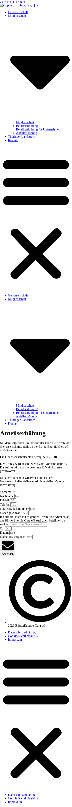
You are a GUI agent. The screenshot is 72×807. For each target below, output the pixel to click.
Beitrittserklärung (27, 125)
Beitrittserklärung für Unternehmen (38, 129)
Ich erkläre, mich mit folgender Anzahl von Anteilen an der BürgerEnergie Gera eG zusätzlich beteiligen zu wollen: (34, 520)
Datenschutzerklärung (22, 632)
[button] (36, 217)
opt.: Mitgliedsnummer (14, 508)
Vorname (6, 492)
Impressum (15, 639)
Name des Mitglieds (13, 536)
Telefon (5, 504)
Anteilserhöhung (26, 133)
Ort (2, 528)
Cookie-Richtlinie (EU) (23, 636)
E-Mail (5, 500)
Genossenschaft (18, 12)
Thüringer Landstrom (21, 136)
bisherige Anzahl (11, 513)
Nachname (7, 496)
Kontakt (13, 140)
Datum (4, 532)
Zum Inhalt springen (13, 1)
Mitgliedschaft (25, 122)
